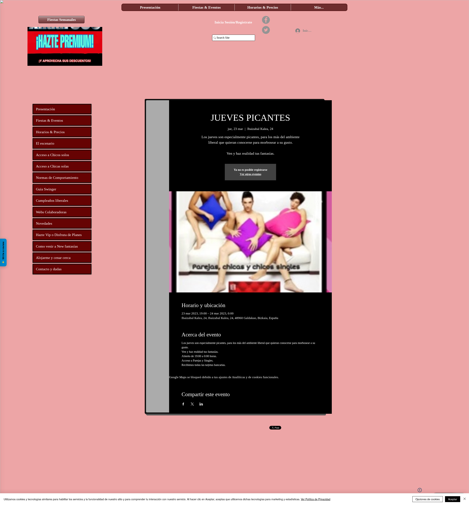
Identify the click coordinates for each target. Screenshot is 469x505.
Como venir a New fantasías (57, 246)
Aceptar (452, 499)
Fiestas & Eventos (49, 120)
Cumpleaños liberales (52, 200)
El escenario (45, 143)
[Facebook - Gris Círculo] (266, 20)
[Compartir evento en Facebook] (183, 404)
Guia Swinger (46, 189)
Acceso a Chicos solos (52, 155)
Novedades (44, 223)
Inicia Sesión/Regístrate (233, 22)
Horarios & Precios (50, 132)
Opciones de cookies (428, 499)
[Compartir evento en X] (192, 404)
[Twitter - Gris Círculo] (266, 30)
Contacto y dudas (49, 269)
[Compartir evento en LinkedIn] (201, 404)
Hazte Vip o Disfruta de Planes (59, 235)
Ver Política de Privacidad (315, 499)
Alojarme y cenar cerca (53, 258)
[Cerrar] (464, 499)
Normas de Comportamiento (57, 178)
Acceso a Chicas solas (52, 166)
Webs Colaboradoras (51, 212)
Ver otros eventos (250, 174)
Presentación (45, 109)
